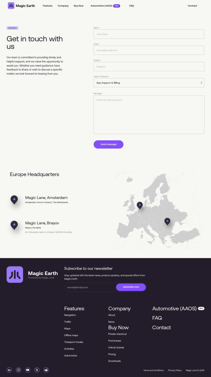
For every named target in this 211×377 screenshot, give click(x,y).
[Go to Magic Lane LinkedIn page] (9, 370)
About (111, 315)
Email (96, 44)
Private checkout (117, 334)
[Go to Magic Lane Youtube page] (27, 370)
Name (97, 28)
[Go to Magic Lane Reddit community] (46, 370)
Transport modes (73, 342)
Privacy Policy (174, 370)
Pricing (112, 354)
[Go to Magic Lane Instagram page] (18, 370)
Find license (114, 340)
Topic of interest (101, 76)
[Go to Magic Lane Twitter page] (37, 370)
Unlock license (116, 347)
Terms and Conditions (153, 370)
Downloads (114, 361)
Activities (69, 348)
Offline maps (71, 335)
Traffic (67, 321)
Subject (97, 60)
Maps (67, 328)
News (111, 321)
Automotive (70, 355)
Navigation (70, 315)
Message (98, 93)
